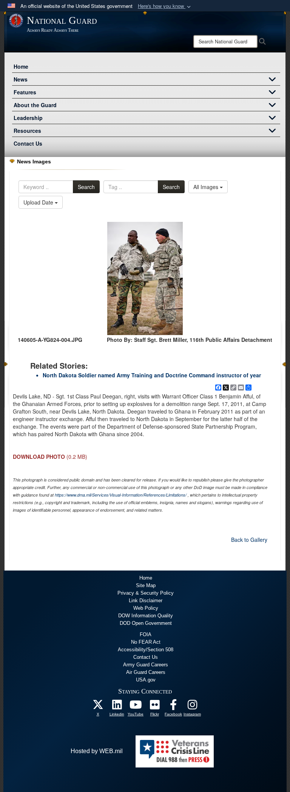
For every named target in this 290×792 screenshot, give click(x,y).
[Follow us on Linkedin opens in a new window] (116, 706)
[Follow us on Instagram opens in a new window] (192, 706)
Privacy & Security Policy (145, 593)
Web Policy (145, 608)
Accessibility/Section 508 (145, 649)
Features (25, 92)
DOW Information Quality (145, 615)
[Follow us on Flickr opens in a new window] (154, 706)
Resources (27, 130)
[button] (165, 6)
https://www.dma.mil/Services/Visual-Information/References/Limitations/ (121, 495)
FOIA (145, 634)
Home (21, 66)
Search (86, 187)
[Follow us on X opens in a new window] (97, 706)
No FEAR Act (145, 642)
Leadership (28, 117)
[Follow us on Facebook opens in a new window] (173, 706)
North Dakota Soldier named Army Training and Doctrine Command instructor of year (152, 375)
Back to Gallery (249, 539)
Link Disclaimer (145, 600)
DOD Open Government (146, 623)
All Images (206, 187)
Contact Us (28, 143)
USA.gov (146, 680)
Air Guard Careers (145, 672)
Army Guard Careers (145, 664)
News (21, 79)
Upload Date (39, 202)
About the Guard (35, 105)
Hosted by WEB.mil (97, 751)
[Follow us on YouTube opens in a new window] (135, 706)
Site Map (146, 585)
